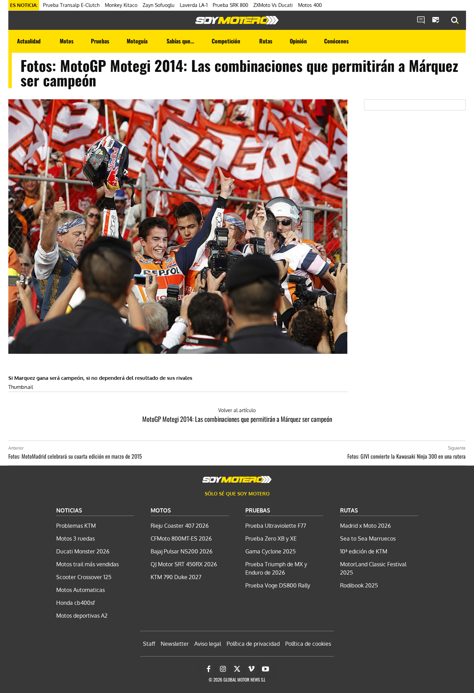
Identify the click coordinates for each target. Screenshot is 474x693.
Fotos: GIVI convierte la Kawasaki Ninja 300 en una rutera (406, 456)
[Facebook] (208, 669)
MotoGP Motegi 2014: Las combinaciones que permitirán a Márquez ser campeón (237, 419)
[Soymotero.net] (237, 20)
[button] (455, 20)
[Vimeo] (251, 669)
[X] (237, 669)
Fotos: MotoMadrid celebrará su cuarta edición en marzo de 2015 (75, 456)
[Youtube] (265, 669)
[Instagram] (223, 669)
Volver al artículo (237, 410)
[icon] (421, 20)
